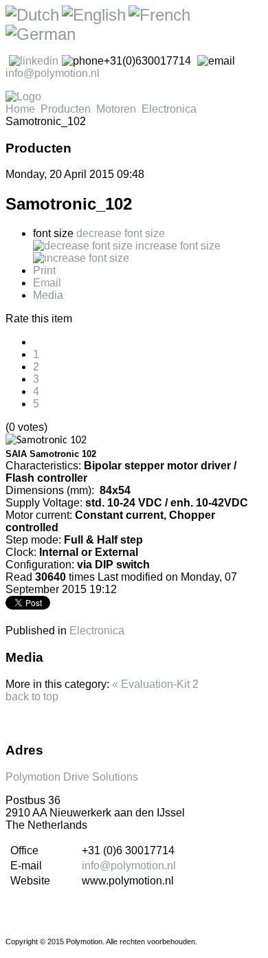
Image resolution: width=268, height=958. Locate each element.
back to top (31, 696)
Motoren (116, 109)
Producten (66, 109)
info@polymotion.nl (52, 73)
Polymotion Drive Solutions (71, 777)
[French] (159, 15)
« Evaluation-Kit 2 (155, 684)
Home (20, 109)
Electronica (169, 109)
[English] (94, 15)
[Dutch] (32, 15)
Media (48, 295)
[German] (40, 34)
